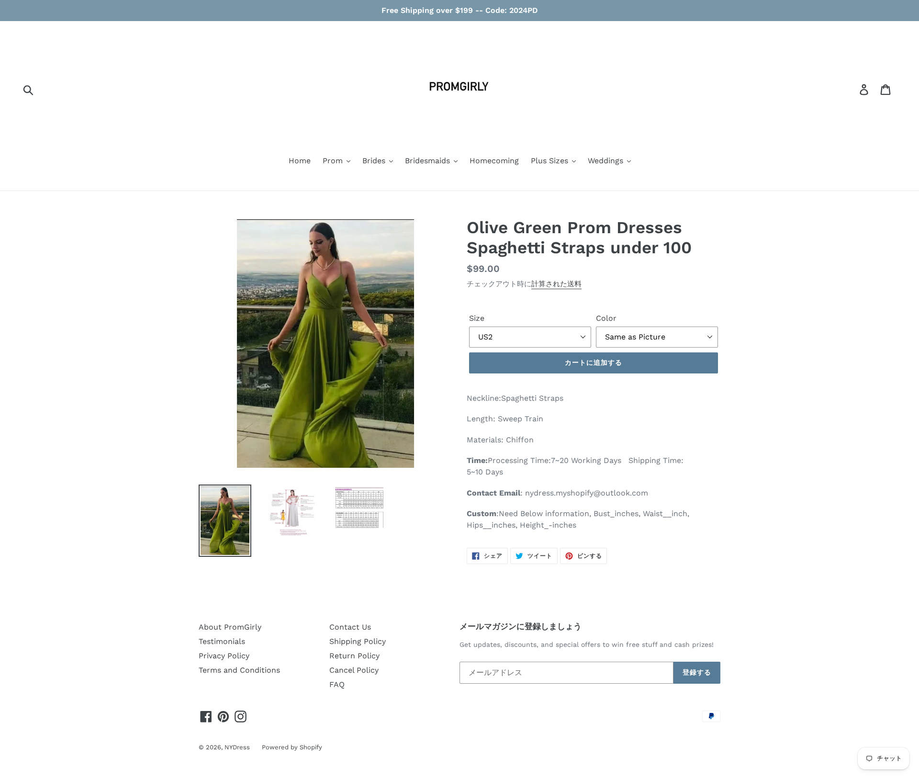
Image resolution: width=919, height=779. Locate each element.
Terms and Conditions (239, 670)
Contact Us (350, 627)
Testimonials (222, 641)
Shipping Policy (357, 641)
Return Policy (354, 655)
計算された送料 (556, 284)
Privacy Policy (224, 655)
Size (476, 318)
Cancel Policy (354, 670)
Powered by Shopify (292, 747)
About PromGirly (230, 627)
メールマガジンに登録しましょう (521, 626)
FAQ (337, 684)
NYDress (237, 747)
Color (606, 318)
